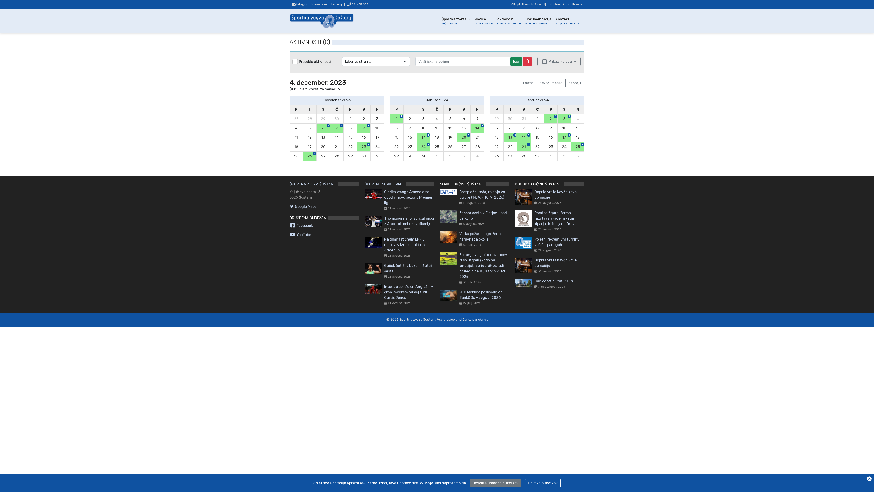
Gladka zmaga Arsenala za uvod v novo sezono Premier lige (408, 197)
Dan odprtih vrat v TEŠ (553, 281)
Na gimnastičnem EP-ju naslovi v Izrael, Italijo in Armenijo (404, 244)
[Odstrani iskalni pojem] (527, 61)
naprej (574, 83)
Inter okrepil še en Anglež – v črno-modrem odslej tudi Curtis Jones (408, 292)
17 (425, 137)
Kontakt (569, 21)
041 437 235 (359, 4)
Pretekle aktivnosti (315, 61)
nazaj (529, 83)
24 (425, 146)
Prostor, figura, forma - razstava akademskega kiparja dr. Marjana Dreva (555, 218)
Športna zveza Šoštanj (313, 184)
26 (311, 155)
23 (365, 146)
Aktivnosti (509, 21)
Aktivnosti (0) (310, 42)
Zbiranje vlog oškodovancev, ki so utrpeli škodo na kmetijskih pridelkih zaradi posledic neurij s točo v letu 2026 (483, 266)
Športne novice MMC (384, 184)
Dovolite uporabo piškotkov (495, 483)
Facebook (304, 225)
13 (512, 137)
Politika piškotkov (543, 483)
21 (525, 146)
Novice (483, 21)
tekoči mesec (551, 83)
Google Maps (305, 206)
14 (479, 127)
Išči (516, 61)
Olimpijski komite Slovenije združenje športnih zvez (546, 4)
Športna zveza (454, 21)
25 (579, 146)
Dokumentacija (538, 21)
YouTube (303, 235)
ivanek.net (480, 320)
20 (465, 137)
